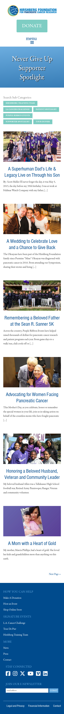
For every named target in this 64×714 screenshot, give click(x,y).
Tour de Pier (43, 121)
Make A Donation (12, 598)
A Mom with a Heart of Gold (32, 543)
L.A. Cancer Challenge (14, 623)
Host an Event (10, 604)
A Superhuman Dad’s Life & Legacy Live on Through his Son (32, 172)
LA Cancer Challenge (18, 109)
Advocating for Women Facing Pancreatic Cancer (32, 397)
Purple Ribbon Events (18, 115)
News (6, 648)
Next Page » (55, 574)
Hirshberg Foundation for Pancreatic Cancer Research (32, 10)
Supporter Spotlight (18, 121)
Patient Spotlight (46, 109)
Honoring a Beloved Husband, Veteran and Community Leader (32, 474)
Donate (32, 26)
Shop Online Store (12, 610)
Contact (7, 660)
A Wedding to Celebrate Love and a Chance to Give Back (32, 244)
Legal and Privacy (15, 706)
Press (5, 654)
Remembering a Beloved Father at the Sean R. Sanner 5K (32, 321)
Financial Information (38, 706)
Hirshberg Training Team (20, 103)
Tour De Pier (9, 629)
